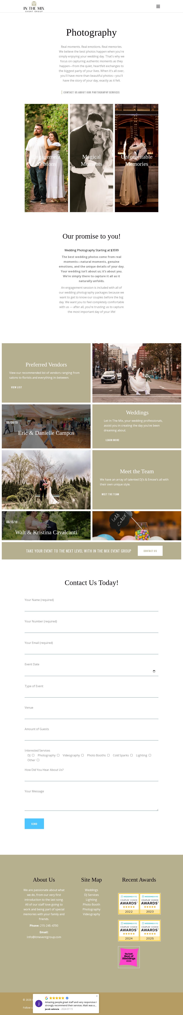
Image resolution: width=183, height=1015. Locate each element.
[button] (97, 996)
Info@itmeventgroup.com (44, 937)
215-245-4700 (49, 926)
